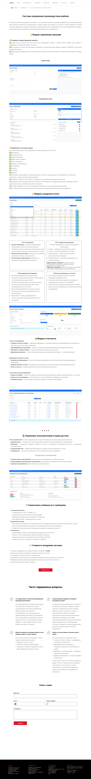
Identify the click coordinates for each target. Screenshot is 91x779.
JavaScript (51, 767)
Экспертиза (46, 2)
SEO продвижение (52, 772)
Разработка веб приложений (34, 767)
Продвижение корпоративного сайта (56, 769)
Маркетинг (55, 2)
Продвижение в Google (13, 773)
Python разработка (32, 768)
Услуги (18, 2)
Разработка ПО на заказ (13, 767)
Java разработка (32, 770)
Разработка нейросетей (33, 769)
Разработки (64, 2)
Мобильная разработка (13, 771)
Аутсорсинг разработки (13, 768)
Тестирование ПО (12, 770)
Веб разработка (27, 2)
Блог (50, 773)
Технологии (37, 2)
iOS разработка (52, 766)
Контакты (72, 2)
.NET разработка (52, 771)
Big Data (10, 772)
